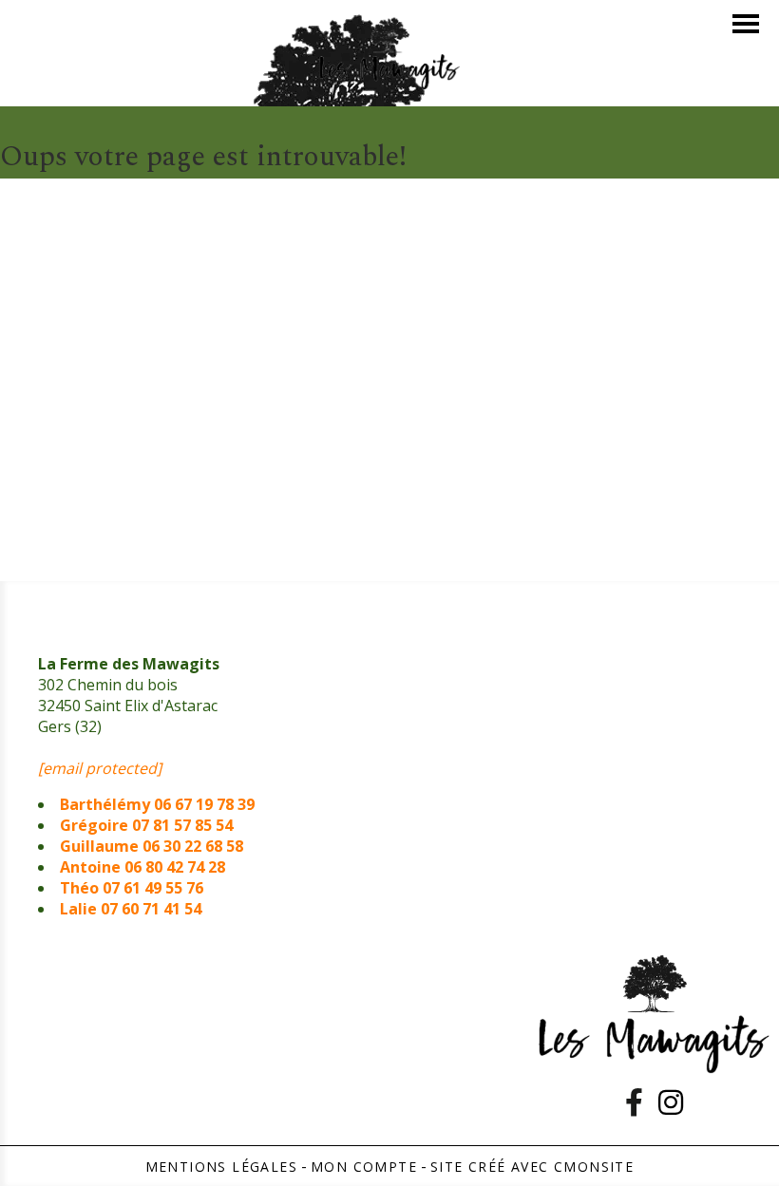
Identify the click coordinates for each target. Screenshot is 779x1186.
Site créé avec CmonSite (532, 1167)
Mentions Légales (221, 1167)
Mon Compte (364, 1167)
